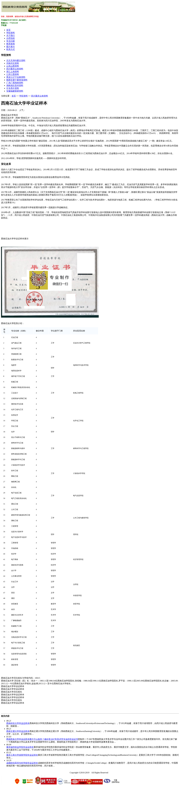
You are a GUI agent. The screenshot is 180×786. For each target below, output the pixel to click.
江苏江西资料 (12, 74)
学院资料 (10, 33)
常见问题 (10, 41)
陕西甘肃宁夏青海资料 (16, 80)
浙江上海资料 (12, 71)
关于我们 (10, 35)
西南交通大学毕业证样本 (18, 731)
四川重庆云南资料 (14, 69)
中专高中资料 (12, 88)
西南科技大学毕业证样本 (18, 723)
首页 (8, 30)
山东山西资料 (12, 66)
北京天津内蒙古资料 (15, 60)
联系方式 (10, 49)
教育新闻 (10, 44)
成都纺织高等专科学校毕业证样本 (22, 763)
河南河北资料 (12, 63)
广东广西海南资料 (14, 83)
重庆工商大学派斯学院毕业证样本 (22, 755)
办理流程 (10, 38)
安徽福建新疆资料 (14, 91)
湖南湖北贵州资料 (14, 85)
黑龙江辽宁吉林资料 (15, 77)
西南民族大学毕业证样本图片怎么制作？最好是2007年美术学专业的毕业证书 (42, 739)
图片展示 (10, 46)
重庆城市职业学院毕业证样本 (20, 747)
